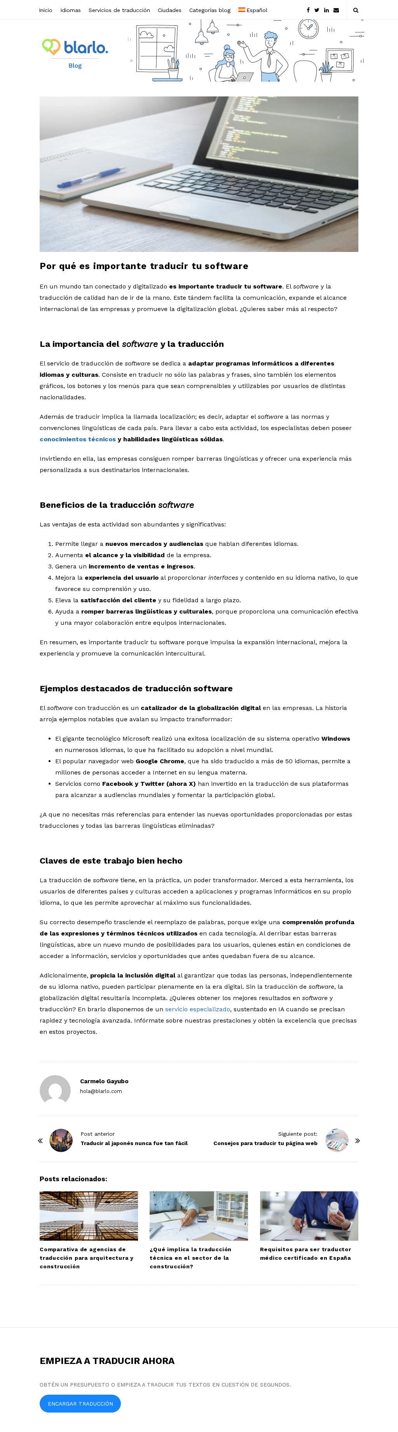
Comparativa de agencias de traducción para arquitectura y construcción (87, 1257)
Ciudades (170, 10)
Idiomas (70, 10)
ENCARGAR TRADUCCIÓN (80, 1404)
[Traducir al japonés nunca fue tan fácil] (61, 1140)
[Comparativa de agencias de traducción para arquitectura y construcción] (89, 1216)
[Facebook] (308, 9)
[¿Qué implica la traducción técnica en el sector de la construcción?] (199, 1216)
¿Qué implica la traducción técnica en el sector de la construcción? (191, 1257)
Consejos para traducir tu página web (265, 1143)
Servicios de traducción (119, 10)
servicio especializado (197, 1009)
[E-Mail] (336, 9)
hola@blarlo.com (101, 1091)
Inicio (45, 10)
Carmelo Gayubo (104, 1081)
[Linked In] (326, 9)
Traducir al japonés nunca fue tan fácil (134, 1143)
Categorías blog (209, 10)
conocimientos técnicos (78, 439)
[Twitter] (316, 9)
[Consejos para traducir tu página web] (337, 1140)
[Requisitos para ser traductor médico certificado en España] (309, 1216)
